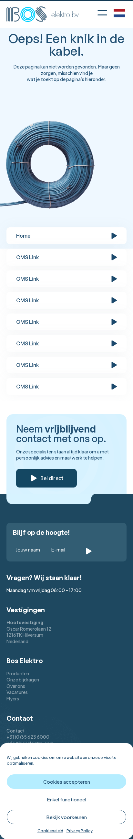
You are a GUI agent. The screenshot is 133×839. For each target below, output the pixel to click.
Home (23, 236)
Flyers (12, 698)
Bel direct (52, 478)
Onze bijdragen (22, 679)
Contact (15, 731)
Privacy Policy (79, 830)
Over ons (15, 686)
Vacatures (17, 692)
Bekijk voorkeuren (66, 817)
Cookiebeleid (50, 830)
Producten (17, 673)
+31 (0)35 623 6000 (27, 737)
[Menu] (102, 12)
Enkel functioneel (66, 799)
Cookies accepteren (66, 782)
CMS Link (27, 257)
